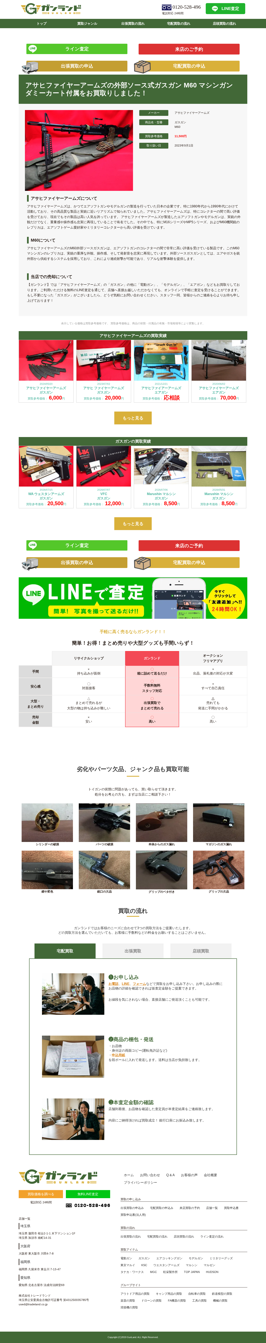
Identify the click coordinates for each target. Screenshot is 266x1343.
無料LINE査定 (88, 1194)
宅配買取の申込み (161, 1208)
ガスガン (144, 1258)
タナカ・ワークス (132, 1272)
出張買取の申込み (132, 1208)
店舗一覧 (212, 1208)
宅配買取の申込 (189, 66)
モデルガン (196, 1258)
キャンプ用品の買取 (169, 1293)
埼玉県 (25, 1226)
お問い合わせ (150, 1175)
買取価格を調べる (41, 1194)
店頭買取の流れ (224, 23)
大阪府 (25, 1246)
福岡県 (25, 1262)
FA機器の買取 (177, 1300)
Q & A (170, 1175)
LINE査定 (230, 8)
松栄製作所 (170, 1272)
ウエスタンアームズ (166, 1265)
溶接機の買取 (129, 1307)
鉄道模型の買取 (222, 1293)
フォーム (139, 984)
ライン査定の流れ (212, 1236)
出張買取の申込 (77, 66)
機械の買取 (220, 1300)
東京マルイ (128, 1265)
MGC (153, 1272)
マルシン (191, 1265)
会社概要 (210, 1175)
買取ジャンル (87, 23)
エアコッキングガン (169, 1258)
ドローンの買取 (151, 1300)
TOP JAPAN (192, 1272)
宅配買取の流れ (178, 23)
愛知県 (25, 1277)
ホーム (129, 1175)
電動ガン (126, 1258)
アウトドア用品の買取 (135, 1293)
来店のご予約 (189, 49)
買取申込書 (231, 1208)
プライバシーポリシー (140, 1182)
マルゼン (209, 1265)
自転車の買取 (197, 1293)
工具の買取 (199, 1300)
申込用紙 (118, 1055)
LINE (125, 984)
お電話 (113, 984)
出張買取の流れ (133, 23)
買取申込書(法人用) (133, 1214)
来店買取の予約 (190, 1208)
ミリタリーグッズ (221, 1258)
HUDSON (212, 1272)
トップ (42, 23)
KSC (144, 1265)
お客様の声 (189, 1175)
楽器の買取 (128, 1300)
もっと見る (133, 418)
